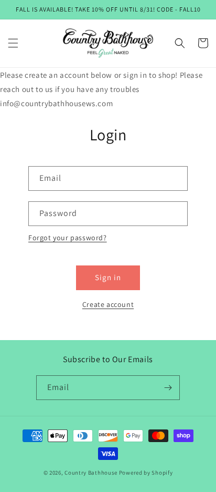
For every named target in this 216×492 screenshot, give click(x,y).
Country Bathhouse (90, 472)
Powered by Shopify (146, 472)
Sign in (108, 277)
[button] (13, 43)
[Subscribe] (167, 387)
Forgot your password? (67, 237)
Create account (108, 304)
